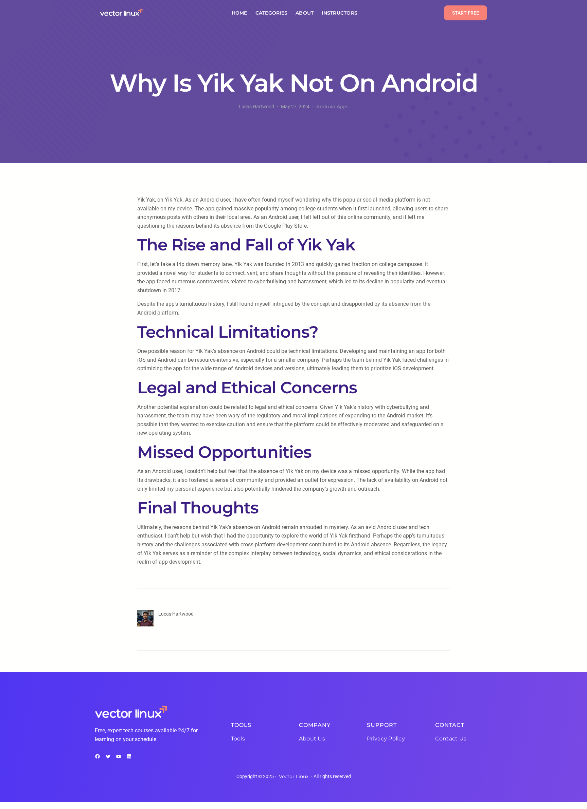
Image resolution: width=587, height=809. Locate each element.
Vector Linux (293, 776)
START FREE (465, 13)
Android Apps (332, 107)
